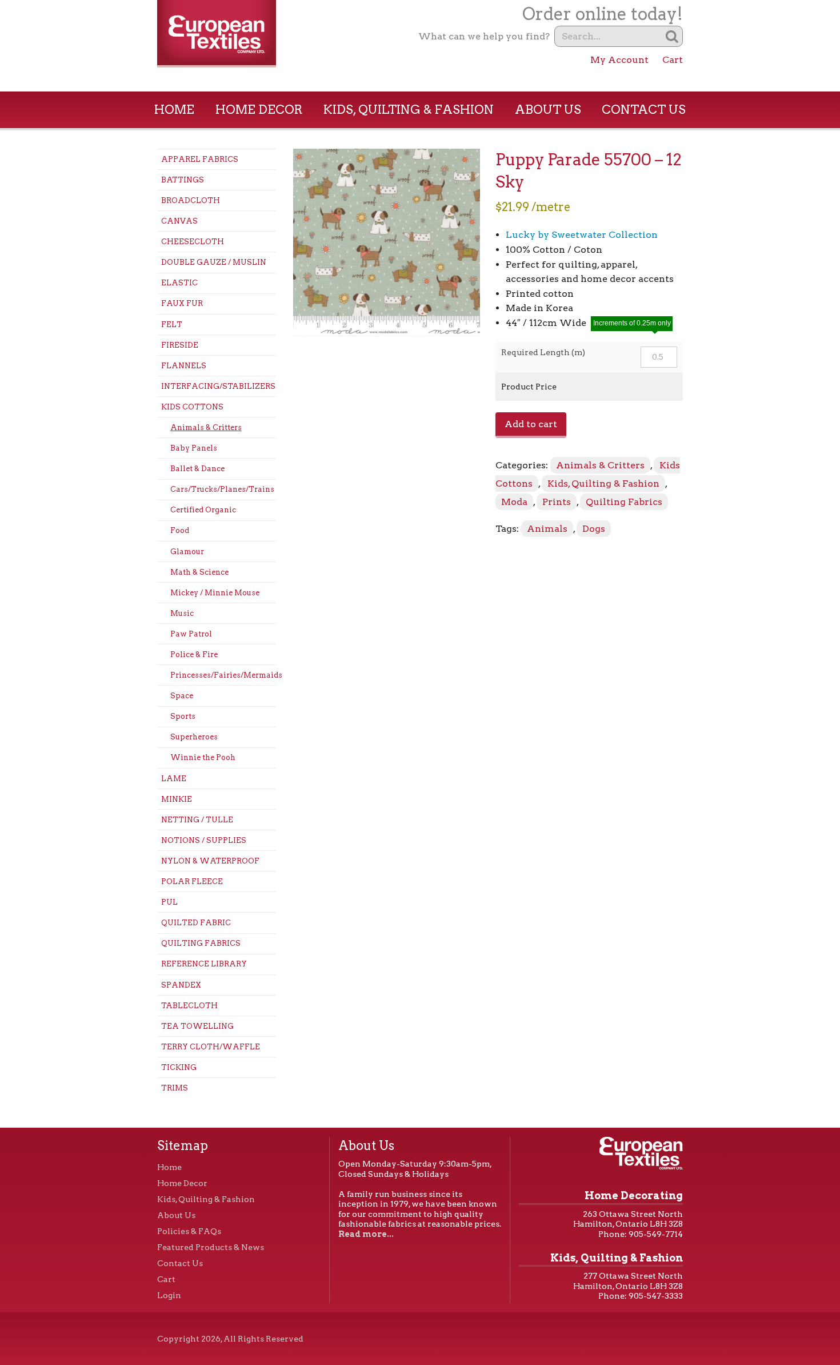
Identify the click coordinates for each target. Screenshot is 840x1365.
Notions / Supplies (203, 840)
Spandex (181, 985)
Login (169, 1295)
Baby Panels (193, 448)
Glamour (187, 551)
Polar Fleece (192, 881)
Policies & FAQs (189, 1231)
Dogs (593, 528)
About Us (548, 109)
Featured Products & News (210, 1247)
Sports (182, 716)
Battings (182, 180)
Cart (672, 59)
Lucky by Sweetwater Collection (582, 234)
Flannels (183, 365)
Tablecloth (189, 1005)
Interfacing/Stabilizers (218, 386)
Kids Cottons (192, 407)
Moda (514, 501)
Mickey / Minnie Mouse (214, 592)
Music (182, 613)
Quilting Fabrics (201, 943)
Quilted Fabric (196, 922)
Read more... (366, 1234)
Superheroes (194, 737)
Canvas (179, 221)
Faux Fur (182, 303)
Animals (547, 528)
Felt (171, 324)
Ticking (179, 1067)
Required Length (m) (543, 352)
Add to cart (531, 424)
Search (672, 36)
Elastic (179, 282)
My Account (619, 59)
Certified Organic (203, 510)
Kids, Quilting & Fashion (408, 109)
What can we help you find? (484, 36)
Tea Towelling (197, 1026)
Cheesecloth (192, 241)
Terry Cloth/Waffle (210, 1046)
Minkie (176, 799)
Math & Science (199, 572)
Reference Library (204, 964)
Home (174, 109)
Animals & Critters (206, 427)
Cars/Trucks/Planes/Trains (222, 489)
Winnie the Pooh (202, 757)
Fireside (179, 345)
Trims (174, 1088)
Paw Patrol (191, 634)
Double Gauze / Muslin (213, 262)
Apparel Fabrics (199, 159)
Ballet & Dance (197, 468)
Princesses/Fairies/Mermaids (223, 675)
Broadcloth (190, 200)
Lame (173, 778)
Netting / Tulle (197, 819)
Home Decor (259, 109)
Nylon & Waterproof (210, 861)
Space (181, 695)
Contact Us (644, 109)
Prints (556, 501)
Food (179, 530)
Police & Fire (194, 654)
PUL (169, 902)
